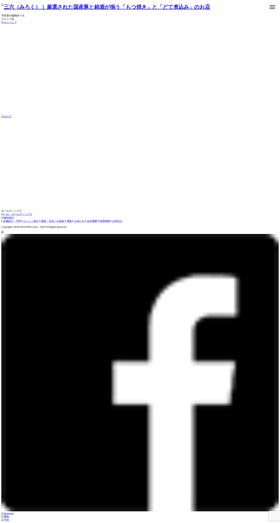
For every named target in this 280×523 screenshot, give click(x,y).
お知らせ (79, 221)
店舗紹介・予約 (11, 221)
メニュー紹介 (31, 221)
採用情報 (104, 221)
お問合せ (116, 221)
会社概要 (91, 221)
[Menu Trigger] (272, 6)
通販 (69, 221)
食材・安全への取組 (52, 221)
